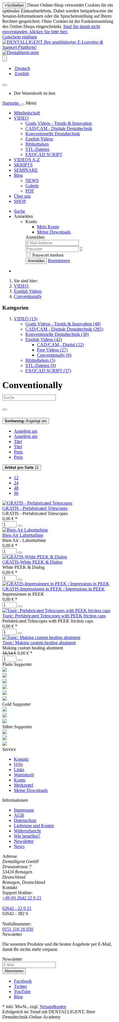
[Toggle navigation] (22, 104)
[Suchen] (4, 409)
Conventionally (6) (54, 355)
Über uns (22, 196)
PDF (29, 190)
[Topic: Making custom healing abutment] (41, 637)
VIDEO (21, 118)
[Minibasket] (4, 85)
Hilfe (18, 764)
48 (16, 488)
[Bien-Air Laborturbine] (25, 529)
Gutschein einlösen (19, 36)
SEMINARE (26, 170)
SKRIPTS (23, 164)
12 (22, 467)
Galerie (32, 185)
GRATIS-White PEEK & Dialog (32, 562)
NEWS (32, 180)
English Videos (39, 138)
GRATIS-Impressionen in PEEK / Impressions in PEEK (53, 588)
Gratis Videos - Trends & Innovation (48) (63, 323)
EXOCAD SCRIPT (43, 154)
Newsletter (24, 841)
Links (19, 769)
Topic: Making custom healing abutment (39, 642)
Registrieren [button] (59, 260)
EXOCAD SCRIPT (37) (48, 370)
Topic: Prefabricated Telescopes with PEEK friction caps (54, 615)
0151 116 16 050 (17, 929)
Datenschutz (25, 820)
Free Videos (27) (52, 349)
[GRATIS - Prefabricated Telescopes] (37, 503)
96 (16, 493)
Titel (18, 441)
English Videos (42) (43, 339)
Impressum (24, 810)
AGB (19, 815)
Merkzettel (23, 785)
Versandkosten (53, 1006)
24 (16, 482)
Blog (18, 175)
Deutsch (22, 68)
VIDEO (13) (25, 318)
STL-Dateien (37, 149)
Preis (18, 451)
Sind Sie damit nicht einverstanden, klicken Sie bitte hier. (51, 29)
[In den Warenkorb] (20, 526)
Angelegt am (26, 421)
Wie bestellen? (27, 836)
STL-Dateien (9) (40, 365)
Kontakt (21, 759)
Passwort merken (48, 255)
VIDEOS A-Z (27, 159)
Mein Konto (48, 226)
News (19, 846)
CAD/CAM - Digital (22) (60, 344)
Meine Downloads (31, 790)
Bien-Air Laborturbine (22, 535)
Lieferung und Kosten (34, 825)
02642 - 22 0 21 (16, 908)
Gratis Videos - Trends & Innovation (58, 123)
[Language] (4, 58)
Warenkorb (24, 774)
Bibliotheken (37, 144)
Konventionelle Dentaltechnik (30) (57, 334)
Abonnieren (14, 971)
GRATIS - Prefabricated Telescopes (35, 508)
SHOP (20, 201)
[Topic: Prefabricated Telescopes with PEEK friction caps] (56, 610)
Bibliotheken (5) (40, 360)
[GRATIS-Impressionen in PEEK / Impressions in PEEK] (55, 583)
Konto (19, 779)
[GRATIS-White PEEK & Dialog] (34, 556)
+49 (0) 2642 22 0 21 (21, 897)
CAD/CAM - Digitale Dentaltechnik (58, 128)
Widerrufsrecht (27, 830)
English (21, 73)
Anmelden (36, 261)
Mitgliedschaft (27, 112)
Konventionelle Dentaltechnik (52, 133)
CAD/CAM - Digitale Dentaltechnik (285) (64, 329)
